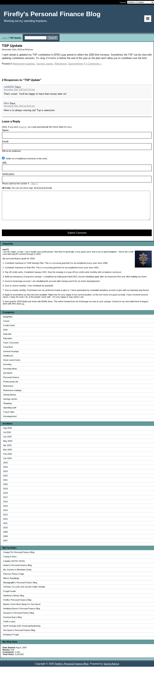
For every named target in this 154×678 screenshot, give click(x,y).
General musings (11, 351)
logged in (23, 127)
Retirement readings (12, 390)
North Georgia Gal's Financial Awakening (21, 626)
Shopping (7, 403)
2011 (5, 523)
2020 (5, 484)
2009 (5, 532)
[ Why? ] (34, 183)
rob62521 (9, 86)
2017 (5, 497)
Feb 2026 (7, 454)
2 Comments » (94, 63)
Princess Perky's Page (13, 574)
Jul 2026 (7, 432)
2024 (5, 467)
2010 (5, 527)
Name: (5, 130)
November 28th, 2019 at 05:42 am (19, 106)
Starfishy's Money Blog (13, 595)
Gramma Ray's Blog (12, 617)
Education (7, 338)
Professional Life (10, 382)
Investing (7, 364)
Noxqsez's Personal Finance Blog (18, 613)
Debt (5, 330)
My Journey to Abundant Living (17, 569)
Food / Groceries (11, 343)
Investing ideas (10, 369)
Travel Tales (8, 412)
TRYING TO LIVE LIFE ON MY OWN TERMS (24, 587)
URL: (5, 162)
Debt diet (7, 334)
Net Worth (7, 373)
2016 (5, 501)
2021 (5, 480)
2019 (5, 488)
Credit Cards (9, 325)
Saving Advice (111, 663)
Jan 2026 (7, 458)
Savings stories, (45, 63)
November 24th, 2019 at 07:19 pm (19, 89)
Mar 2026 (7, 449)
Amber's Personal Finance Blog (17, 565)
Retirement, (61, 63)
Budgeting (7, 317)
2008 (5, 536)
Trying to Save (10, 556)
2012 (5, 519)
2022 (5, 475)
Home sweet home (11, 360)
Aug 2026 (7, 428)
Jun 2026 (7, 436)
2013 (5, 514)
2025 (5, 462)
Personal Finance (11, 377)
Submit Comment (76, 232)
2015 (5, 506)
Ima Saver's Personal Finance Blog (19, 630)
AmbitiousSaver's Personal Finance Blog (21, 608)
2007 (5, 540)
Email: (5, 141)
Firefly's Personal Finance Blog (17, 600)
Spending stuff (9, 407)
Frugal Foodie (9, 591)
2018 (5, 493)
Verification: (8, 174)
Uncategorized (10, 416)
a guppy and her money (14, 561)
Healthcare (8, 356)
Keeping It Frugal (11, 634)
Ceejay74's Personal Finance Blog (18, 552)
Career (6, 321)
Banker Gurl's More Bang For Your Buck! (22, 604)
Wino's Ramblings (11, 578)
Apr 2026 (7, 445)
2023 (5, 471)
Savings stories (10, 399)
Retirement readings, (24, 63)
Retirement (8, 386)
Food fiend (8, 347)
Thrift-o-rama (9, 621)
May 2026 (7, 441)
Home (4, 38)
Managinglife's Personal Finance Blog (20, 582)
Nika (6, 103)
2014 (5, 510)
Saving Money (9, 395)
